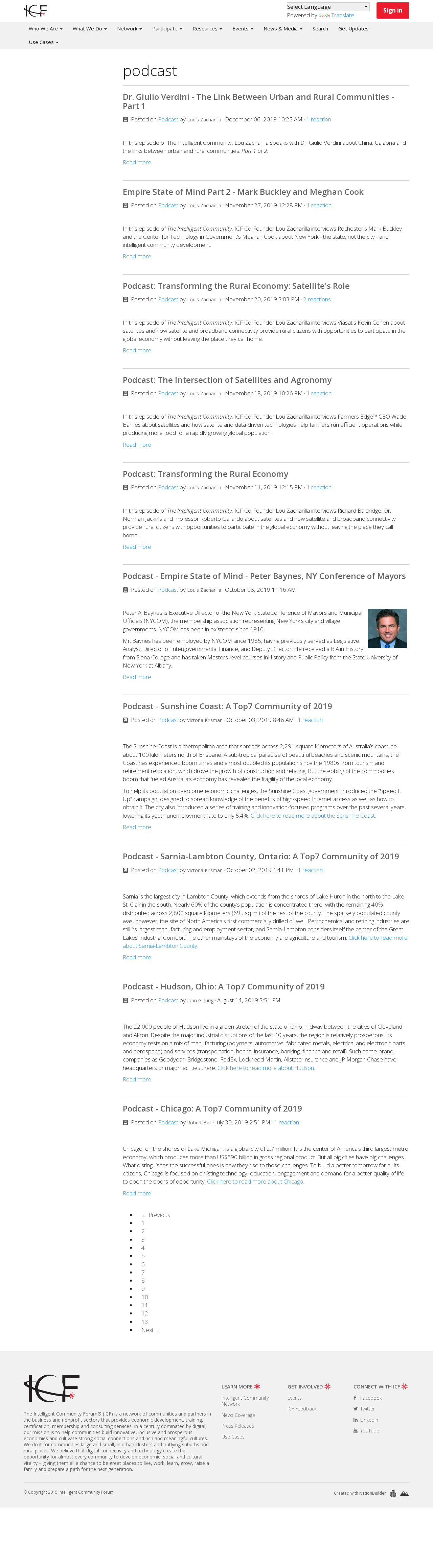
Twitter (367, 1408)
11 (144, 1305)
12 (144, 1313)
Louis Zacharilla (204, 119)
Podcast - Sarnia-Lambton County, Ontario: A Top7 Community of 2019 (261, 856)
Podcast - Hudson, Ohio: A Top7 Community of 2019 (224, 986)
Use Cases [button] (42, 42)
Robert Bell (199, 1122)
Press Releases (238, 1426)
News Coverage (238, 1415)
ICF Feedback (302, 1408)
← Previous (155, 1215)
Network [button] (128, 28)
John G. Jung (200, 1000)
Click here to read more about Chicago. (255, 1181)
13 (144, 1322)
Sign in (393, 10)
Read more (137, 162)
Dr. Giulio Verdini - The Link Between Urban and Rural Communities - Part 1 (258, 101)
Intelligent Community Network (245, 1401)
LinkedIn (368, 1420)
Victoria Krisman (205, 720)
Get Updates (353, 28)
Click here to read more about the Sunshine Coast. (313, 815)
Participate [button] (165, 28)
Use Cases (233, 1436)
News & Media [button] (281, 28)
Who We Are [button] (44, 28)
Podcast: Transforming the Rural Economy (205, 473)
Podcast (168, 119)
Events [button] (241, 28)
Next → (151, 1330)
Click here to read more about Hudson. (266, 1068)
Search (320, 28)
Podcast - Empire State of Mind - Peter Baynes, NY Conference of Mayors (264, 575)
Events (295, 1398)
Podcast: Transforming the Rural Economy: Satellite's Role (236, 285)
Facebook (370, 1398)
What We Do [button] (88, 28)
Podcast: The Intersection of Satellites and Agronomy (227, 379)
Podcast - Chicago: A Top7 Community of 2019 (212, 1108)
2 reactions (317, 299)
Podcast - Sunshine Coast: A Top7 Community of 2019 (227, 705)
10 (144, 1297)
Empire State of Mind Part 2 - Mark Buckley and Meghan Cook (243, 191)
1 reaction (318, 119)
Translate (342, 15)
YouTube (369, 1430)
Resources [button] (205, 28)
